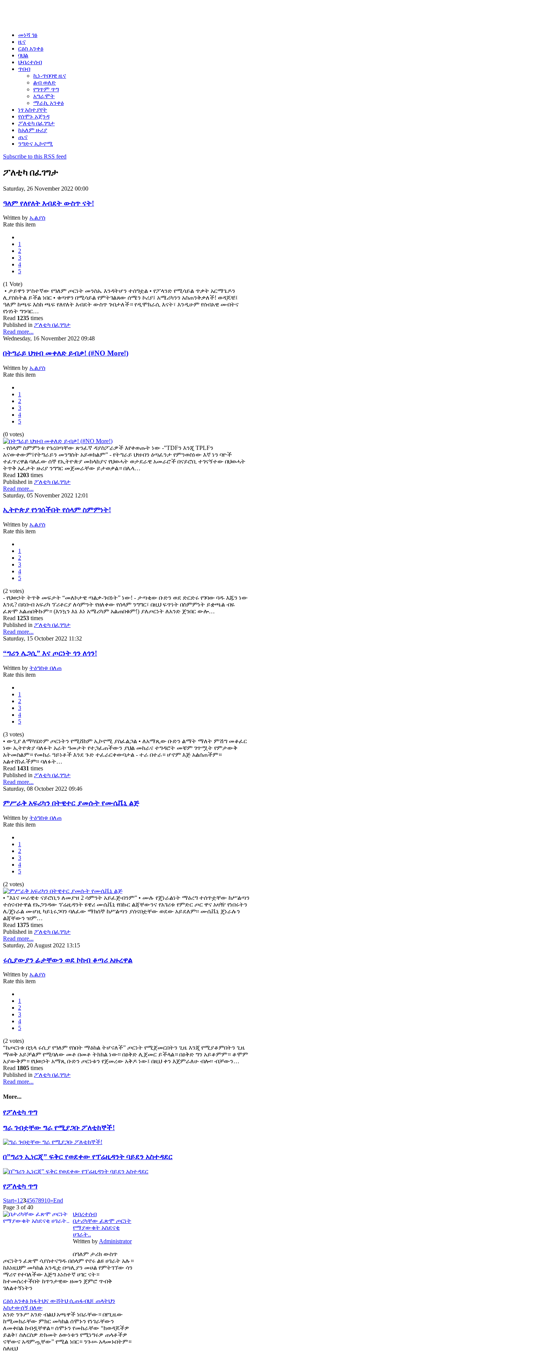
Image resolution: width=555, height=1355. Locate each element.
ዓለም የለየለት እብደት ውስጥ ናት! (48, 203)
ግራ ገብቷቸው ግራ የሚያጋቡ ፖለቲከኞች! (59, 1128)
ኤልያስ (37, 217)
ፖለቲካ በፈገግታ (52, 325)
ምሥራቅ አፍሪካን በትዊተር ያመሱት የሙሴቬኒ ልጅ (71, 803)
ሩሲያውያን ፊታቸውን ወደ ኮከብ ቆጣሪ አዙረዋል (68, 960)
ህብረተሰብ (85, 1214)
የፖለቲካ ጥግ (20, 1112)
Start (8, 1200)
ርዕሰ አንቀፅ (16, 1301)
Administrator (115, 1241)
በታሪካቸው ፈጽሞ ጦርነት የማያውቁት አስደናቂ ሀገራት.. (102, 1228)
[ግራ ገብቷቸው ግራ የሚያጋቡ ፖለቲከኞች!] (52, 1142)
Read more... (18, 331)
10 (47, 1200)
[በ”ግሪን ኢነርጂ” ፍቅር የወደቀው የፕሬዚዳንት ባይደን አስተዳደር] (75, 1171)
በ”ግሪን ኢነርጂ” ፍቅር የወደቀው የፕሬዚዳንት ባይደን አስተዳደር (88, 1157)
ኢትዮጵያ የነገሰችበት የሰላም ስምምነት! (57, 510)
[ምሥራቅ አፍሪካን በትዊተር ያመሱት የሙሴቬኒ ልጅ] (63, 891)
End (58, 1200)
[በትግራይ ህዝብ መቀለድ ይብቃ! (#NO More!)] (58, 441)
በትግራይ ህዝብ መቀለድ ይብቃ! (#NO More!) (65, 353)
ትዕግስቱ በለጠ (45, 668)
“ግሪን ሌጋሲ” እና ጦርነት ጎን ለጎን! (50, 653)
